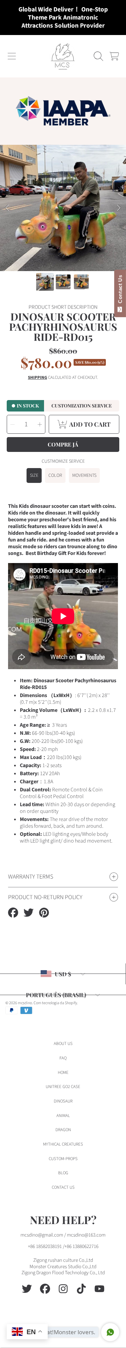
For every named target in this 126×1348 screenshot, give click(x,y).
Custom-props (63, 1159)
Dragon (63, 1130)
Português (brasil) (56, 994)
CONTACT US (63, 1187)
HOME (63, 1073)
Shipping (37, 378)
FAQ (63, 1058)
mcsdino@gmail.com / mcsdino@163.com (63, 1235)
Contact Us (120, 290)
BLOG (63, 1173)
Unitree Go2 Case (63, 1087)
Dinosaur (63, 1101)
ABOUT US (63, 1044)
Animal (63, 1116)
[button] (11, 56)
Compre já (63, 444)
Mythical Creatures (63, 1144)
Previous (7, 208)
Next (119, 208)
